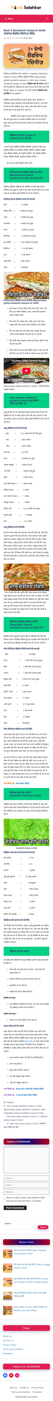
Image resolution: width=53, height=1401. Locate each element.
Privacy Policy (9, 1345)
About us (7, 1336)
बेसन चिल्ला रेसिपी (22, 783)
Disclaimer (8, 1353)
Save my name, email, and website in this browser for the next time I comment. (25, 1199)
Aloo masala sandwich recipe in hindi (24, 1106)
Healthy (10, 1102)
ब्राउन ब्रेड (29, 1041)
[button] (47, 19)
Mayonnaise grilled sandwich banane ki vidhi (24, 1109)
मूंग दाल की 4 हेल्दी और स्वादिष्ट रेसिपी (29, 1089)
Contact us (8, 1340)
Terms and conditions (13, 1349)
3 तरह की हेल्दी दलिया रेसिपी (26, 1095)
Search (8, 1223)
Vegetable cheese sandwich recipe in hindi (23, 1113)
